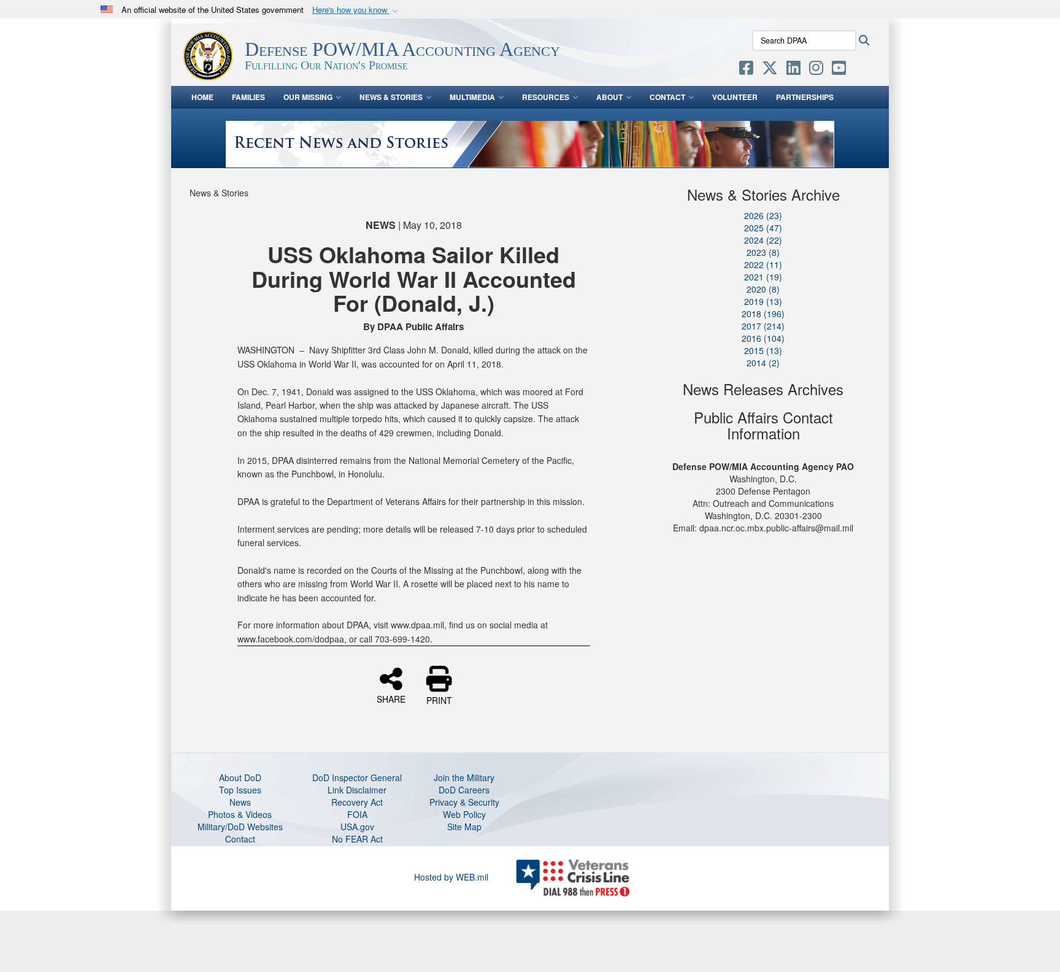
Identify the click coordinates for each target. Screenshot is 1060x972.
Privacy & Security (464, 802)
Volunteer (735, 96)
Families (248, 96)
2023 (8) (763, 252)
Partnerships (805, 96)
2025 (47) (763, 228)
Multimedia (472, 96)
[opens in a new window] (746, 70)
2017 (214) (763, 326)
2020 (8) (763, 289)
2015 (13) (763, 350)
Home (202, 96)
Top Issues (240, 790)
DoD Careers (464, 790)
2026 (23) (763, 215)
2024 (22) (763, 240)
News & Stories (391, 96)
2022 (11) (763, 264)
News (240, 802)
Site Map (464, 826)
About (609, 96)
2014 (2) (763, 363)
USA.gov (357, 826)
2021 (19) (763, 277)
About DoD (240, 777)
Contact (667, 96)
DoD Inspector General (357, 777)
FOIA (357, 814)
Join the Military (464, 777)
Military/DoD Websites (240, 826)
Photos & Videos (240, 814)
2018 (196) (763, 313)
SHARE (391, 698)
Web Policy (464, 814)
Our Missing (307, 96)
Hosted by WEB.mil (451, 877)
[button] (356, 10)
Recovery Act (357, 802)
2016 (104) (763, 338)
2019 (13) (763, 301)
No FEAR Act (357, 839)
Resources (545, 96)
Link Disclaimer (357, 790)
